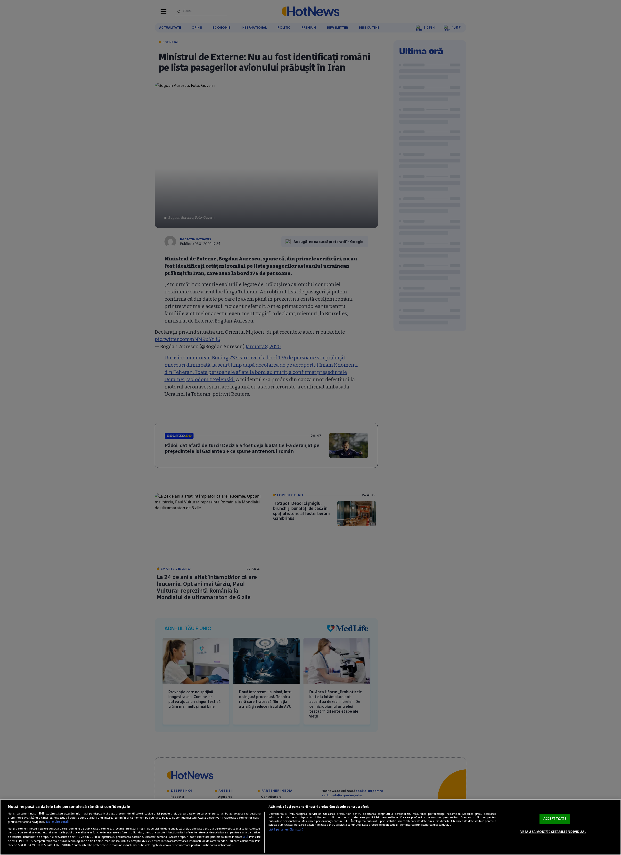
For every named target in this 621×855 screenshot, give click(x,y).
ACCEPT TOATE (554, 818)
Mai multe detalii (57, 821)
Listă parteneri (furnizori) (286, 829)
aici (245, 837)
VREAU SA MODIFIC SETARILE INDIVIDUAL (553, 832)
